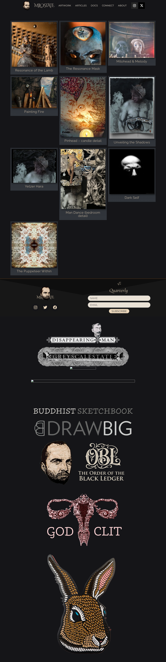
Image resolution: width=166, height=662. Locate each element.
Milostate (44, 5)
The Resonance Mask (83, 69)
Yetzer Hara (34, 186)
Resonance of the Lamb (34, 70)
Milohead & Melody (131, 61)
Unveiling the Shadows (132, 142)
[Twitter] (45, 307)
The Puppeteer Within (34, 271)
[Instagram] (134, 5)
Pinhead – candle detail (83, 141)
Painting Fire (34, 112)
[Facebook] (55, 307)
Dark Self (132, 198)
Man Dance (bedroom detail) (83, 214)
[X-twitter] (141, 5)
